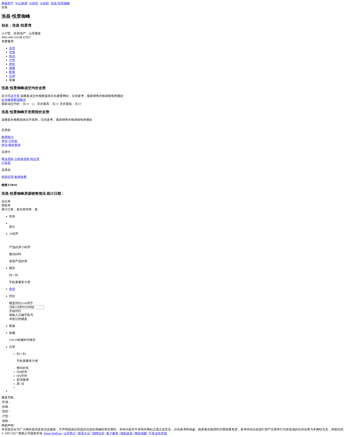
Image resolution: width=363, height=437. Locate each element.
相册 (12, 68)
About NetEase (52, 433)
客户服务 (112, 433)
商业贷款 (8, 159)
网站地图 (141, 433)
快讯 (12, 56)
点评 (12, 76)
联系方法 (84, 433)
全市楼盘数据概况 (14, 99)
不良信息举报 (158, 433)
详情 (12, 52)
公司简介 (70, 433)
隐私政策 (126, 433)
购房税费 (20, 176)
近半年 (15, 95)
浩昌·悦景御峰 (60, 3)
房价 (12, 64)
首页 (12, 48)
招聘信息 (98, 433)
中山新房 (21, 3)
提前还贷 (8, 176)
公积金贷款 (21, 159)
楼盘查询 (14, 145)
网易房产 (8, 3)
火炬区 (33, 3)
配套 (12, 72)
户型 (12, 60)
